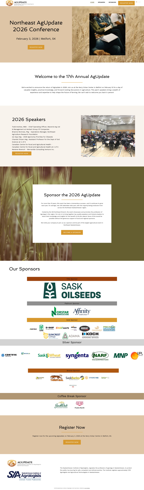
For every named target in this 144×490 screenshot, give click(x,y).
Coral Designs (87, 488)
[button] (72, 279)
